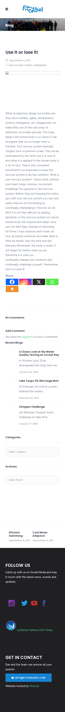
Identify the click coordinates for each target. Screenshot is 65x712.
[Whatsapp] (52, 282)
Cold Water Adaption (40, 534)
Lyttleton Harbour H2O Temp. (35, 630)
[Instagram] (25, 282)
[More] (12, 289)
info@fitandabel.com (30, 677)
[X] (38, 282)
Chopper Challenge (32, 407)
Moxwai (34, 686)
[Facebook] (12, 282)
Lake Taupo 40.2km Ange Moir (39, 381)
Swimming (40, 65)
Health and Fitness (21, 65)
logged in (27, 336)
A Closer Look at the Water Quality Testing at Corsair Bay (39, 353)
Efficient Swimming (16, 534)
